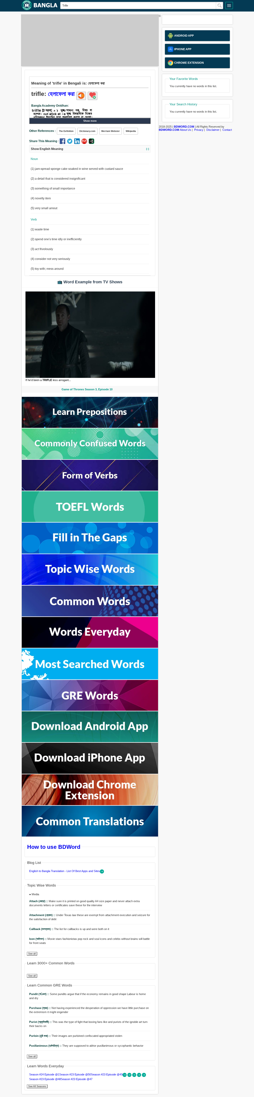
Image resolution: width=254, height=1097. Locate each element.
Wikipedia (131, 131)
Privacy (198, 129)
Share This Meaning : (44, 141)
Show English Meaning (90, 148)
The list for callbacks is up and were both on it (69, 929)
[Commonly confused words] (90, 458)
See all (32, 953)
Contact (227, 129)
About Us (185, 129)
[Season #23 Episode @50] (129, 1075)
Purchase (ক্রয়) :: (40, 1008)
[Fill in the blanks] (90, 552)
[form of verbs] (90, 489)
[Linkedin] (77, 143)
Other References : (42, 130)
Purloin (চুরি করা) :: (40, 1035)
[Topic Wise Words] (90, 584)
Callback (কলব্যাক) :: (41, 929)
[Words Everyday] (90, 646)
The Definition (66, 131)
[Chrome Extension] (90, 804)
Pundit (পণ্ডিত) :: (39, 994)
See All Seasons (37, 1086)
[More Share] (91, 143)
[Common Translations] (90, 835)
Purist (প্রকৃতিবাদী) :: (40, 1021)
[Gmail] (85, 143)
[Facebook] (63, 143)
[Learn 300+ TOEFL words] (90, 521)
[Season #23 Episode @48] (139, 1075)
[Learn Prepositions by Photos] (90, 426)
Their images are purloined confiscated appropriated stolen (75, 1035)
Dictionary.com (87, 131)
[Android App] (90, 741)
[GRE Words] (90, 709)
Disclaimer (212, 129)
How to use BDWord (53, 847)
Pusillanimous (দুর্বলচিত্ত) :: (45, 1045)
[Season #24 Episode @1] (125, 1075)
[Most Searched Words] (90, 678)
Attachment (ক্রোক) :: (42, 915)
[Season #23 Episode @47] (144, 1075)
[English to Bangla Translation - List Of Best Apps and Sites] (102, 872)
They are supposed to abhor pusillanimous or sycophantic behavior (86, 1045)
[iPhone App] (90, 772)
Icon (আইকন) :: (38, 938)
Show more (90, 120)
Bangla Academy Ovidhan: (50, 105)
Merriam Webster (110, 131)
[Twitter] (70, 143)
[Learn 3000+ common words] (90, 615)
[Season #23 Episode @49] (134, 1075)
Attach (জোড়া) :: (39, 901)
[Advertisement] (89, 40)
